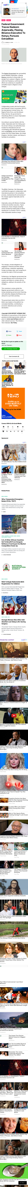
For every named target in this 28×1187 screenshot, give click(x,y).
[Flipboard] (3, 432)
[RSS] (7, 432)
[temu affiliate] (14, 96)
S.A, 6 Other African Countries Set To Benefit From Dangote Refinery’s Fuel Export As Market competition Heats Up (14, 543)
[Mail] (18, 432)
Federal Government (10, 73)
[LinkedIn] (10, 432)
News (3, 20)
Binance (4, 77)
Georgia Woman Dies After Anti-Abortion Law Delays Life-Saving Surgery (14, 622)
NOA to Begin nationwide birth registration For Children (13, 583)
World (8, 20)
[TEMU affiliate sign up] (13, 403)
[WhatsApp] (14, 432)
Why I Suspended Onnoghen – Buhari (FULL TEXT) (13, 500)
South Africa (5, 537)
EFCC (5, 189)
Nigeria (6, 496)
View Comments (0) (14, 356)
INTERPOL (9, 131)
